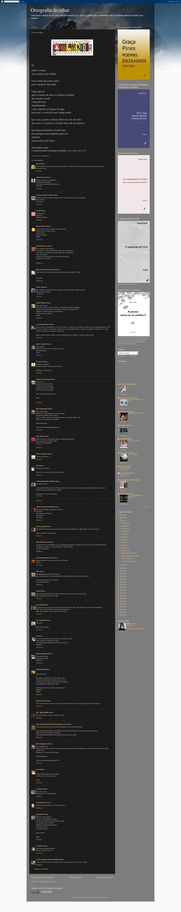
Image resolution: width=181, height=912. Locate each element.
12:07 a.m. (39, 647)
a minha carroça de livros (129, 398)
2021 (122, 574)
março (124, 548)
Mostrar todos (146, 506)
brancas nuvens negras (44, 195)
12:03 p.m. (39, 585)
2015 (122, 590)
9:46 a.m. (39, 188)
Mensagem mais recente (42, 877)
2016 (122, 587)
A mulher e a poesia (127, 411)
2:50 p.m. (39, 839)
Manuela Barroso (42, 542)
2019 (122, 579)
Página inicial (75, 877)
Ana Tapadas (40, 620)
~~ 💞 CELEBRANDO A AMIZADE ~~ (135, 496)
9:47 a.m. (39, 204)
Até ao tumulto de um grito (130, 556)
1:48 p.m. (39, 796)
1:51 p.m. (39, 718)
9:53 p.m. (39, 447)
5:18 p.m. (39, 500)
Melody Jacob (41, 701)
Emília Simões (41, 303)
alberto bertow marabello (45, 507)
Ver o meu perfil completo (135, 628)
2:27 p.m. (39, 296)
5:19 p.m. (39, 373)
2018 (122, 582)
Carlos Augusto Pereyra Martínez (47, 859)
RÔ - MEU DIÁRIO (42, 712)
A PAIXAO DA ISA (126, 439)
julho (123, 537)
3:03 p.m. (39, 318)
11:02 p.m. (39, 808)
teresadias (40, 605)
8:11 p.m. (39, 430)
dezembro (125, 523)
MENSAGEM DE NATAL (135, 413)
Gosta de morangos (134, 440)
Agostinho (40, 814)
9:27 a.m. (39, 171)
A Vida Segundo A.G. (127, 473)
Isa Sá (38, 210)
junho (124, 539)
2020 (122, 576)
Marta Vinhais (41, 226)
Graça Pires (133, 624)
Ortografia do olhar (50, 9)
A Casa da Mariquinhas (128, 384)
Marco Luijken (41, 344)
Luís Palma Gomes (42, 324)
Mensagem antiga (105, 877)
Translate (133, 355)
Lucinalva (39, 789)
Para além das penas (128, 561)
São (37, 465)
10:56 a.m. (39, 263)
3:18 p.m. (39, 694)
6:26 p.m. (39, 706)
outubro (124, 528)
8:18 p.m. (39, 737)
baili (37, 571)
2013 (122, 596)
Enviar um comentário (41, 869)
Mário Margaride (42, 409)
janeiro (124, 565)
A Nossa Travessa (126, 425)
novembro (125, 526)
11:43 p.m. (39, 565)
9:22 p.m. (39, 629)
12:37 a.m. (39, 853)
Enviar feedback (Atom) (47, 881)
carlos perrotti (41, 526)
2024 (122, 520)
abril (123, 545)
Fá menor (39, 361)
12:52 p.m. (39, 663)
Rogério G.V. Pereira (43, 379)
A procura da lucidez (127, 453)
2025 (122, 518)
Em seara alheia (126, 558)
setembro (125, 531)
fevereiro (125, 550)
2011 (122, 601)
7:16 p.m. (39, 614)
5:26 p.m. (39, 402)
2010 (122, 604)
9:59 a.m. (39, 220)
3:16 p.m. (39, 337)
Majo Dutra (40, 436)
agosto (124, 534)
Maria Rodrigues (42, 653)
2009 (122, 607)
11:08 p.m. (39, 551)
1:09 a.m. (39, 782)
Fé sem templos (133, 454)
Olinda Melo (40, 669)
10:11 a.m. (39, 239)
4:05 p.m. (39, 475)
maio (123, 542)
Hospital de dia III (125, 468)
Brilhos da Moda (41, 217)
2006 (122, 615)
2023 (122, 568)
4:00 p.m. (39, 865)
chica (38, 164)
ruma (38, 769)
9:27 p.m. (39, 763)
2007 (122, 612)
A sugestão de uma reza (129, 553)
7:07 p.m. (39, 598)
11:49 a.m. (39, 281)
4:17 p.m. (39, 355)
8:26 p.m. (39, 520)
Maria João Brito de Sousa (45, 269)
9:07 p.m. (39, 536)
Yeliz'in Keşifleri (41, 454)
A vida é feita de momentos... (130, 480)
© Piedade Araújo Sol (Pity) (45, 481)
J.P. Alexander (41, 802)
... (128, 481)
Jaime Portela (41, 177)
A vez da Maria (125, 466)
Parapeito (39, 846)
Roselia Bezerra (41, 246)
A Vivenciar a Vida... (127, 493)
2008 (122, 609)
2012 (122, 598)
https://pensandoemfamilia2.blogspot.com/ (51, 724)
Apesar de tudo (124, 475)
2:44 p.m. (39, 459)
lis (37, 636)
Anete (38, 591)
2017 (122, 585)
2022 (122, 571)
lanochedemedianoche (44, 558)
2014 (122, 593)
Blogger (105, 897)
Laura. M (39, 287)
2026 (122, 515)
